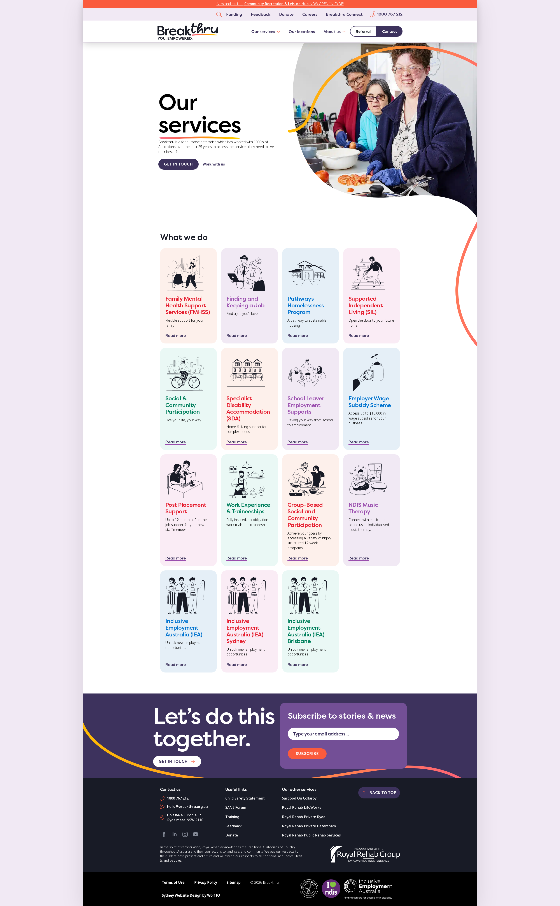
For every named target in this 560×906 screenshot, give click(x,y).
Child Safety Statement (245, 798)
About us (332, 31)
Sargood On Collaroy (299, 798)
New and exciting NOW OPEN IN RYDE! (280, 3)
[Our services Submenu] (279, 31)
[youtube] (196, 834)
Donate (286, 14)
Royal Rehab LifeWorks (301, 807)
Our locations (302, 31)
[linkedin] (174, 834)
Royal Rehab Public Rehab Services (311, 835)
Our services (263, 31)
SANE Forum (235, 807)
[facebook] (164, 834)
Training (232, 816)
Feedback (260, 14)
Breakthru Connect (344, 14)
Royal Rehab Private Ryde (304, 816)
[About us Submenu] (345, 31)
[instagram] (185, 834)
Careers (309, 14)
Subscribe (307, 753)
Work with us (214, 164)
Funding (234, 14)
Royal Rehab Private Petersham (309, 826)
